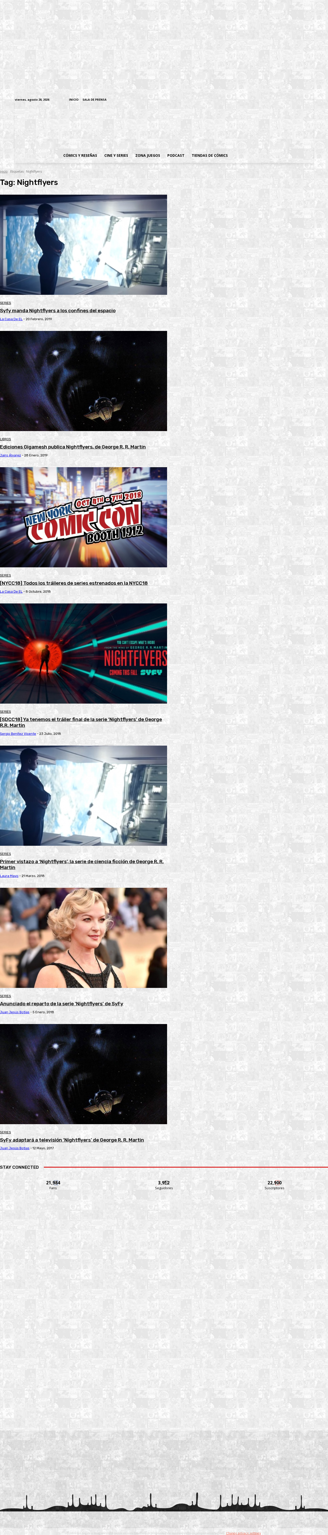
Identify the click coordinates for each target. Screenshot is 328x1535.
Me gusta (53, 1180)
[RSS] (278, 100)
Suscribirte (274, 1180)
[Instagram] (270, 100)
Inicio (4, 171)
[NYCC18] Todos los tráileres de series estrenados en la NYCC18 (74, 583)
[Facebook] (262, 100)
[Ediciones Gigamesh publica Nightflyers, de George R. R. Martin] (83, 381)
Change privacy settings (243, 1533)
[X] (302, 100)
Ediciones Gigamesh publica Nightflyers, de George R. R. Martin (73, 447)
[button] (272, 155)
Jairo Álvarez (10, 455)
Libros (5, 439)
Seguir (164, 1180)
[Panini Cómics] (164, 1278)
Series (5, 303)
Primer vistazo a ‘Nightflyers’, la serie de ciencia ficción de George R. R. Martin (82, 864)
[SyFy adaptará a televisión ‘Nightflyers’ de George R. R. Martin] (83, 1074)
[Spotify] (286, 100)
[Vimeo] (250, 100)
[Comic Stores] (164, 1418)
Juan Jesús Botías (14, 1012)
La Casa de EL (11, 319)
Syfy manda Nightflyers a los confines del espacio (58, 311)
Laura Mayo (9, 876)
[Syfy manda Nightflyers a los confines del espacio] (83, 245)
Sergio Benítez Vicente (18, 734)
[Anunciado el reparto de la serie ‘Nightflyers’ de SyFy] (83, 938)
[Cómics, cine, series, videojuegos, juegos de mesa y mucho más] (137, 126)
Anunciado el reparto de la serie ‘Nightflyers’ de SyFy (61, 1004)
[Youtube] (310, 100)
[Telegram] (294, 100)
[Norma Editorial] (164, 1348)
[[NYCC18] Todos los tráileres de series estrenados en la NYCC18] (83, 517)
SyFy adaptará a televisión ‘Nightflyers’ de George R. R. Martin (72, 1140)
